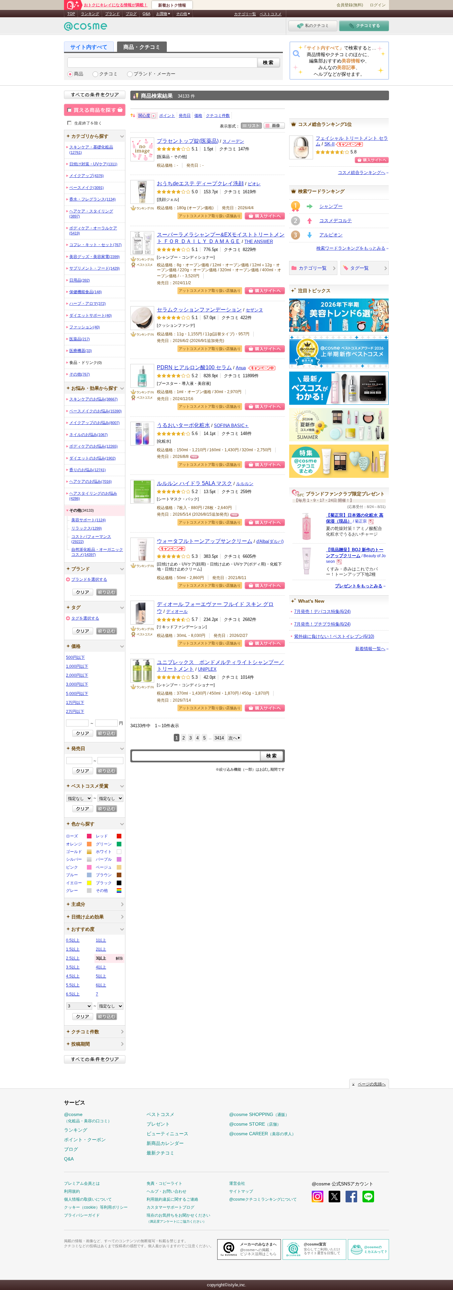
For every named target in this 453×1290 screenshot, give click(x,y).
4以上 (101, 967)
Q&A (146, 14)
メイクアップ (86, 175)
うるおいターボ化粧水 (183, 425)
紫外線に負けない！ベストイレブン (334, 636)
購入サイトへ (265, 216)
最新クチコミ (160, 1153)
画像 (274, 126)
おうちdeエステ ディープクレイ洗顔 (200, 183)
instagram (317, 1196)
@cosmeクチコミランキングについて (263, 1199)
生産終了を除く (88, 123)
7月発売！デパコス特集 (322, 611)
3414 (219, 737)
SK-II (329, 143)
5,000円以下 (77, 693)
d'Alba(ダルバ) (270, 541)
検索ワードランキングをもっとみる (350, 248)
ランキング (90, 14)
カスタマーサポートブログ (170, 1207)
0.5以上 (73, 940)
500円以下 (75, 657)
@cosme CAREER (262, 1133)
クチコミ (108, 73)
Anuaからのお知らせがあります (262, 368)
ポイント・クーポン (85, 1139)
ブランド (112, 14)
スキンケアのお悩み (93, 399)
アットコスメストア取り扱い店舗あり (210, 216)
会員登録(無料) (350, 5)
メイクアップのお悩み (94, 422)
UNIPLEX (207, 669)
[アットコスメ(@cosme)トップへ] (85, 28)
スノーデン (233, 141)
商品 (78, 73)
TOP (71, 14)
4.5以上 (73, 976)
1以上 (101, 940)
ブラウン (108, 876)
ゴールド (78, 852)
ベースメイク (86, 187)
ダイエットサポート (90, 315)
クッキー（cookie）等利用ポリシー (96, 1207)
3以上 (109, 958)
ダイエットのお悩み (92, 458)
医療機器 (80, 350)
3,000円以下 (77, 684)
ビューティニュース (167, 1133)
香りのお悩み (87, 470)
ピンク (78, 868)
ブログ (131, 14)
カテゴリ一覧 (245, 14)
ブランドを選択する (89, 579)
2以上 (101, 949)
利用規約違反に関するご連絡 (172, 1199)
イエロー (78, 884)
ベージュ (108, 868)
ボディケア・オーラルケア (93, 230)
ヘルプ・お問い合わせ (166, 1191)
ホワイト (108, 852)
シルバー (78, 860)
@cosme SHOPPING (259, 1114)
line (368, 1196)
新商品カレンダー (165, 1143)
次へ (232, 737)
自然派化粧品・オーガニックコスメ (97, 552)
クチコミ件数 (218, 115)
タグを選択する (85, 618)
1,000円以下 (77, 666)
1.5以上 (73, 949)
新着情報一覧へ (370, 648)
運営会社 (237, 1183)
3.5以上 (73, 967)
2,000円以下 (77, 675)
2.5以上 (73, 958)
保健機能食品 (85, 292)
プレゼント (158, 1124)
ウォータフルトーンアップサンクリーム (204, 541)
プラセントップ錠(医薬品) (188, 141)
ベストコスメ (271, 14)
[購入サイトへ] (372, 160)
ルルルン (244, 483)
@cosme (88, 1117)
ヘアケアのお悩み (90, 481)
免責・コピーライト (164, 1183)
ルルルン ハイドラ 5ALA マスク (194, 483)
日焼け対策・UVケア (93, 164)
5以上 (101, 976)
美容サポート (88, 520)
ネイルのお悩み (88, 434)
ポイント (167, 115)
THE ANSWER (258, 241)
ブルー (78, 876)
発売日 (185, 115)
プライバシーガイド (82, 1215)
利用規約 (72, 1191)
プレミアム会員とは (82, 1183)
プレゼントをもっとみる (358, 585)
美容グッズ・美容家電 (94, 256)
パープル (108, 860)
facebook (351, 1196)
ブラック (108, 884)
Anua (241, 367)
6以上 (101, 985)
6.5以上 (73, 994)
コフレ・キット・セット (95, 244)
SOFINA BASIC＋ (231, 425)
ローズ (78, 837)
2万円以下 (75, 711)
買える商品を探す (94, 110)
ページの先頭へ (372, 1084)
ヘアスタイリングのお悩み (93, 495)
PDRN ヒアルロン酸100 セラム (194, 367)
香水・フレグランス (92, 199)
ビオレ (254, 183)
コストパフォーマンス (91, 539)
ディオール (177, 611)
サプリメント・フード (94, 268)
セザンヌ (254, 309)
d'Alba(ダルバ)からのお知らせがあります (171, 549)
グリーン (108, 845)
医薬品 (79, 339)
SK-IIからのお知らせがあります (349, 144)
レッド (108, 837)
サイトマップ (241, 1191)
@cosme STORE (255, 1124)
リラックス (86, 528)
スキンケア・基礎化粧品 (91, 149)
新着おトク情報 (172, 5)
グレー (78, 891)
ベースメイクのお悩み (95, 411)
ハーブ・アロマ (87, 303)
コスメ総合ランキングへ (361, 172)
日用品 (79, 280)
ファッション (84, 327)
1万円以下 (75, 702)
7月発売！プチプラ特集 (322, 624)
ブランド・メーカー (154, 73)
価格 (198, 115)
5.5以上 (73, 985)
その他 (79, 374)
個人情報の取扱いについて (88, 1199)
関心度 (144, 115)
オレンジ (78, 845)
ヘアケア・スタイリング (91, 213)
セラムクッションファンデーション (199, 309)
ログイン (378, 5)
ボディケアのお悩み (93, 446)
